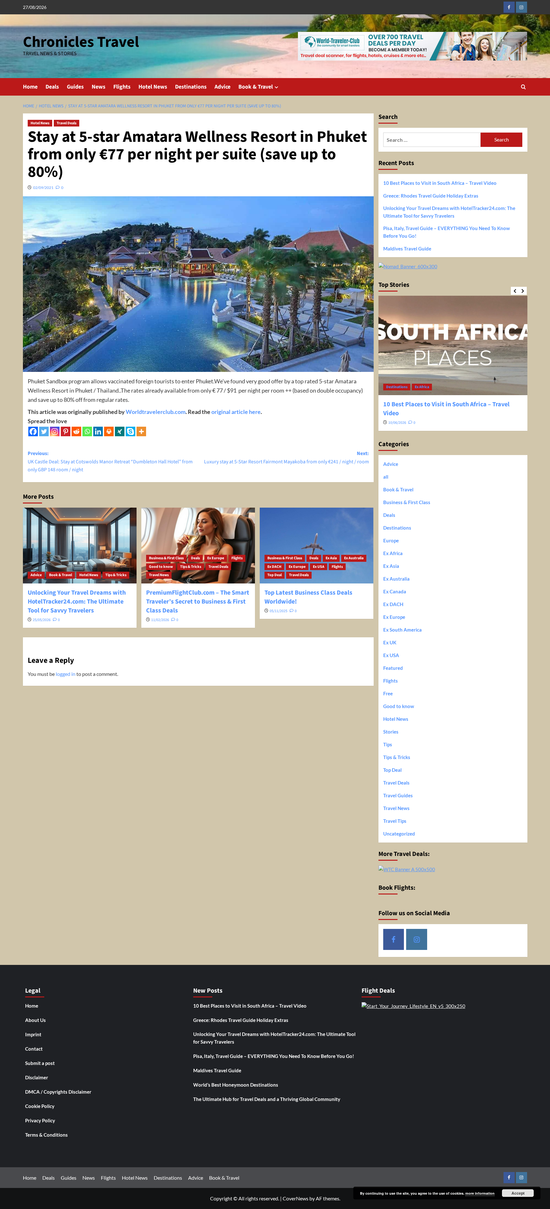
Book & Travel (255, 87)
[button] (523, 86)
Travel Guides (398, 795)
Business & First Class (166, 558)
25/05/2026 (42, 620)
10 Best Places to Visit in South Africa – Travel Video (440, 183)
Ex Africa (422, 387)
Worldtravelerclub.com (156, 411)
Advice (222, 87)
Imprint (33, 1034)
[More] (141, 431)
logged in (65, 674)
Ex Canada (394, 591)
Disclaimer (36, 1077)
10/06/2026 (397, 422)
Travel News (159, 575)
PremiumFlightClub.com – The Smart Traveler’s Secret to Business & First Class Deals (197, 601)
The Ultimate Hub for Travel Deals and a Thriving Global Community (266, 1099)
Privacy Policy (40, 1120)
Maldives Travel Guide (407, 248)
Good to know (161, 566)
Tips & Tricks (115, 575)
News (98, 87)
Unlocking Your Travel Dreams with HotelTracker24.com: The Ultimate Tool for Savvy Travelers (77, 601)
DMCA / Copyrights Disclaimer (58, 1092)
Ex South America (402, 630)
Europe (391, 540)
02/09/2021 (43, 187)
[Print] (109, 431)
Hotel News (152, 87)
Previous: (110, 461)
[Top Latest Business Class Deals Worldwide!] (316, 545)
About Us (35, 1020)
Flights (121, 87)
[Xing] (119, 431)
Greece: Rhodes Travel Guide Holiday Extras (430, 196)
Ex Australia (353, 558)
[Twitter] (44, 431)
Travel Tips (394, 821)
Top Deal (274, 575)
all (385, 477)
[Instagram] (55, 431)
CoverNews (295, 1198)
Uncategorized (399, 833)
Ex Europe (215, 558)
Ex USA (318, 566)
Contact (34, 1049)
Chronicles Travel (81, 42)
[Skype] (130, 431)
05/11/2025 (278, 611)
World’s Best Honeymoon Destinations (235, 1085)
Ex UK (389, 642)
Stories (390, 732)
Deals (52, 87)
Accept (518, 1193)
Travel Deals (66, 123)
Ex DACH (274, 566)
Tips (387, 744)
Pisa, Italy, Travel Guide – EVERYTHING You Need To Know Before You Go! (446, 232)
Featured (393, 668)
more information (480, 1193)
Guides (75, 87)
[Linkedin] (98, 431)
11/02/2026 (160, 620)
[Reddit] (76, 431)
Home (30, 87)
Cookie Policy (39, 1106)
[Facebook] (33, 431)
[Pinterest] (65, 431)
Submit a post (40, 1063)
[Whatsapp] (87, 431)
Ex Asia (331, 558)
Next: (286, 457)
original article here (236, 411)
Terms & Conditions (46, 1135)
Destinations (191, 87)
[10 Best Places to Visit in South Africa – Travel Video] (452, 345)
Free (388, 693)
